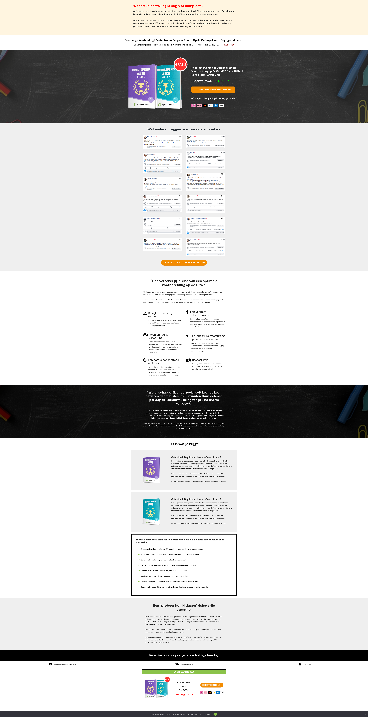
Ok (215, 714)
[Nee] (366, 714)
